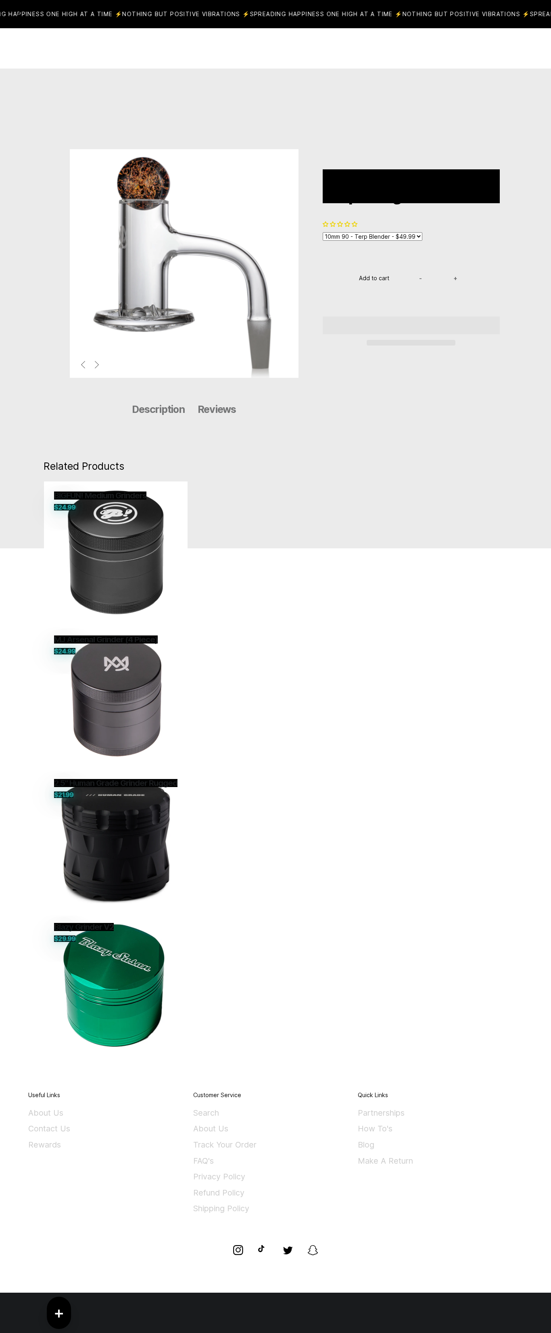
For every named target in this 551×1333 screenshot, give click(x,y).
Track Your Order (225, 1145)
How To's (375, 1129)
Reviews (217, 409)
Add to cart (374, 278)
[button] (341, 224)
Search (206, 1113)
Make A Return (385, 1161)
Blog (366, 1145)
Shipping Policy (221, 1209)
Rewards (44, 1145)
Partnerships (381, 1113)
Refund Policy (218, 1193)
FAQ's (203, 1161)
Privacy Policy (219, 1177)
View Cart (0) (304, 48)
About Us (45, 1113)
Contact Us (49, 1129)
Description (158, 409)
